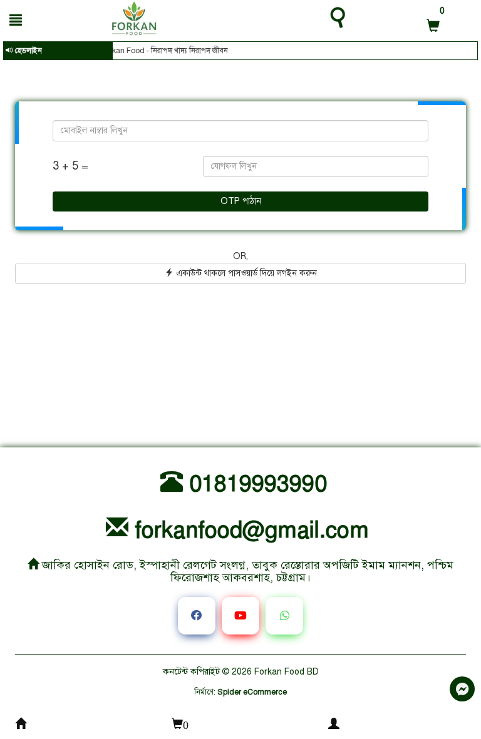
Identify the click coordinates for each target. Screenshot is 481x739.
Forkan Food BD (286, 671)
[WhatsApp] (284, 616)
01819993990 (255, 483)
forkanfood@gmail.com (248, 530)
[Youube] (240, 616)
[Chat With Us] (462, 688)
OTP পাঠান (240, 201)
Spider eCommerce (252, 692)
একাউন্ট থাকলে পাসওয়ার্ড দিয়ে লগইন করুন (245, 273)
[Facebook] (196, 616)
